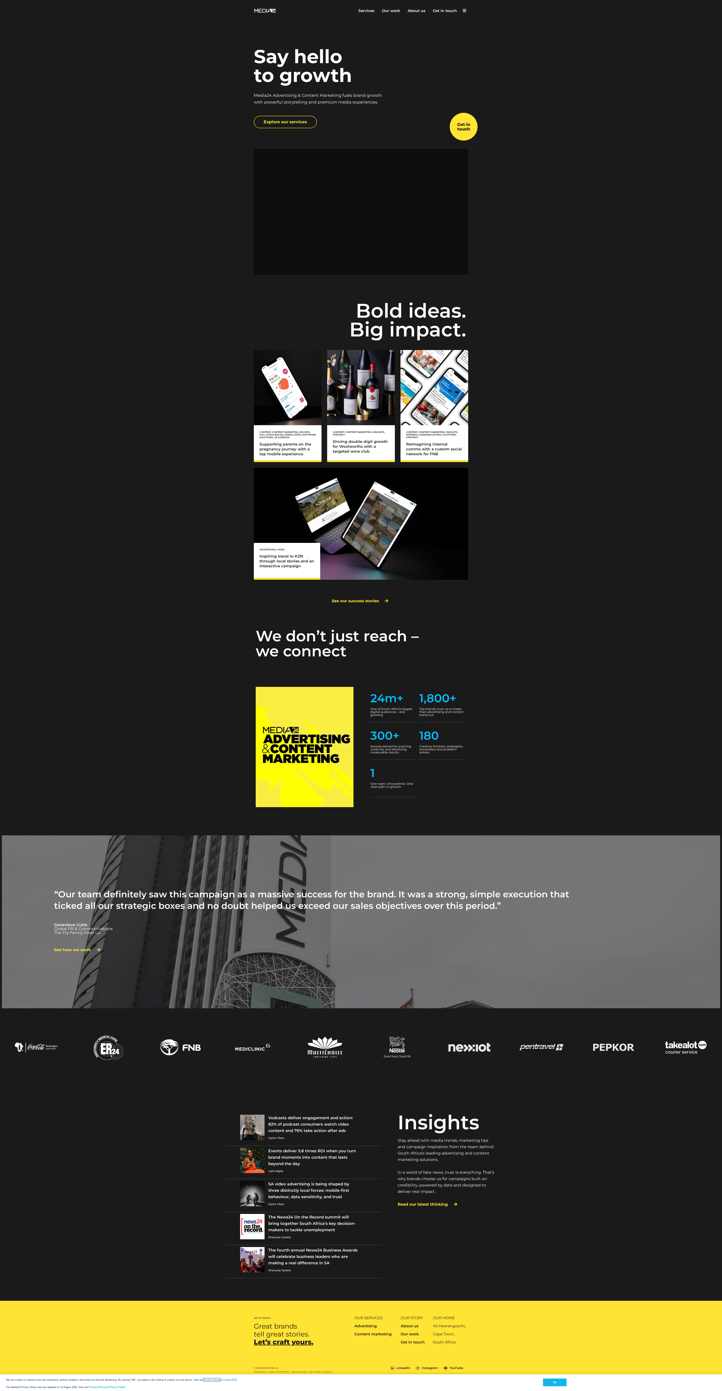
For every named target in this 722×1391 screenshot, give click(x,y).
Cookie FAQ (230, 1379)
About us (416, 10)
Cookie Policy (212, 1379)
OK (555, 1382)
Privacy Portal (117, 1387)
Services (366, 10)
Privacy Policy (260, 1372)
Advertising (365, 1326)
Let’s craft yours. (283, 1342)
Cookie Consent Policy (279, 1372)
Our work (391, 10)
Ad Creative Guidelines (320, 1372)
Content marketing (373, 1334)
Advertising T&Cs (300, 1372)
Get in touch (445, 10)
